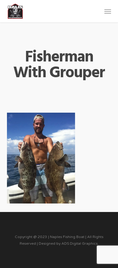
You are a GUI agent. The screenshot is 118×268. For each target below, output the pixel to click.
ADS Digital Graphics (79, 243)
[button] (107, 11)
